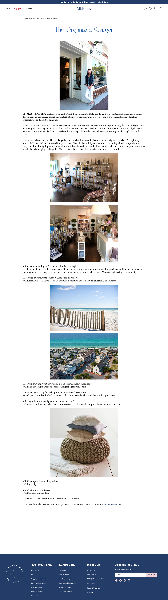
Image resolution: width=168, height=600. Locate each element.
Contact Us (35, 570)
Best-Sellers (91, 584)
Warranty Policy (36, 587)
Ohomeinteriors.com (111, 504)
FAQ (32, 575)
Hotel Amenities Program (67, 583)
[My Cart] (161, 8)
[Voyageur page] (18, 8)
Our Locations (64, 575)
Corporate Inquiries (65, 592)
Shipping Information (38, 579)
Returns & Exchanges (38, 583)
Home (25, 18)
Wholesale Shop (64, 579)
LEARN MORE (67, 565)
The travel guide (33, 18)
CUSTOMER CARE (42, 565)
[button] (8, 8)
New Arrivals (91, 575)
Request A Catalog (93, 588)
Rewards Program (37, 592)
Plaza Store (91, 570)
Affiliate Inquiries (65, 587)
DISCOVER (93, 565)
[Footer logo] (14, 574)
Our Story (62, 570)
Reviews (90, 592)
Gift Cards (34, 596)
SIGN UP (151, 575)
